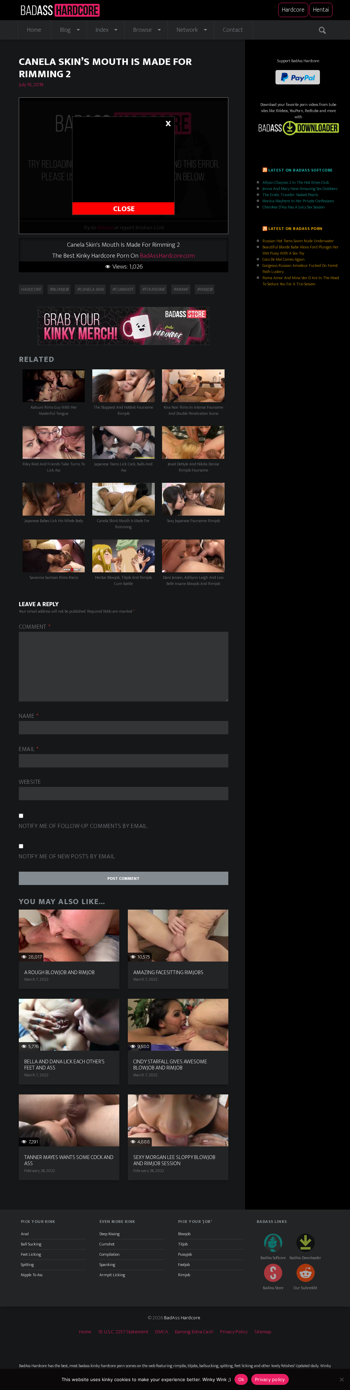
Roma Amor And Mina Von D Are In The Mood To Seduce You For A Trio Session (300, 280)
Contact (233, 30)
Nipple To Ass (31, 1274)
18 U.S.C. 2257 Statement (123, 1331)
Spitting (27, 1264)
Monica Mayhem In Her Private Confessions (298, 200)
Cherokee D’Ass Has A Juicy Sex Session (293, 207)
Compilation (109, 1254)
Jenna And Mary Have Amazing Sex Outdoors (299, 188)
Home (34, 30)
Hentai (321, 10)
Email (29, 749)
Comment (35, 627)
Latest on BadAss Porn (295, 228)
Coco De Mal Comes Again (283, 259)
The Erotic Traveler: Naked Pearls (290, 194)
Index (102, 30)
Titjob (183, 1244)
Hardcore (293, 10)
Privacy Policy (233, 1331)
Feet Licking (31, 1254)
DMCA (161, 1331)
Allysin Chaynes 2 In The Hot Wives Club (295, 182)
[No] (341, 1379)
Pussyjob (185, 1254)
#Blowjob (59, 289)
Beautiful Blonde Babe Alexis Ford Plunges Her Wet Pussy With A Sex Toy (300, 250)
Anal (25, 1233)
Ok (241, 1379)
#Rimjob (204, 289)
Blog (65, 30)
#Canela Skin (90, 289)
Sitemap (262, 1331)
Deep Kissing (109, 1233)
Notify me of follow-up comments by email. (83, 826)
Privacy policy (270, 1379)
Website (30, 782)
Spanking (107, 1264)
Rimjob (184, 1274)
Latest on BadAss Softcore (300, 170)
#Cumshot (122, 289)
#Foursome (153, 289)
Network (187, 30)
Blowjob (184, 1233)
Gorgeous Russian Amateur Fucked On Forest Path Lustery (300, 268)
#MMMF (180, 289)
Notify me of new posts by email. (67, 856)
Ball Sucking (31, 1244)
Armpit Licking (112, 1274)
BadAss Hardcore (182, 1317)
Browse (142, 30)
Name (29, 716)
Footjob (184, 1264)
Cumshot (107, 1244)
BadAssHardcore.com (167, 255)
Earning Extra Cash (194, 1331)
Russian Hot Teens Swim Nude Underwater (298, 240)
